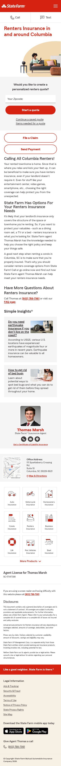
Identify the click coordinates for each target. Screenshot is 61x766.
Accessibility (9, 696)
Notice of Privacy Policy (15, 705)
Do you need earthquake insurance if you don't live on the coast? (18, 328)
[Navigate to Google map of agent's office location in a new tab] (37, 439)
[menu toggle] (56, 6)
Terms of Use (9, 700)
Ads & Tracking (10, 686)
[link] (15, 6)
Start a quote (30, 110)
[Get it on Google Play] (36, 731)
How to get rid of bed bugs (17, 371)
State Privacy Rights (13, 710)
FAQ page (9, 302)
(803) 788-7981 (30, 298)
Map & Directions (38, 476)
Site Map (7, 714)
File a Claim (30, 137)
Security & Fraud (11, 691)
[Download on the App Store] (13, 731)
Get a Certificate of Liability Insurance (30, 444)
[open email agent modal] (30, 439)
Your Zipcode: (15, 99)
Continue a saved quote (30, 119)
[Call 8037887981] (23, 439)
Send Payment (30, 149)
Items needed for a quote (30, 123)
